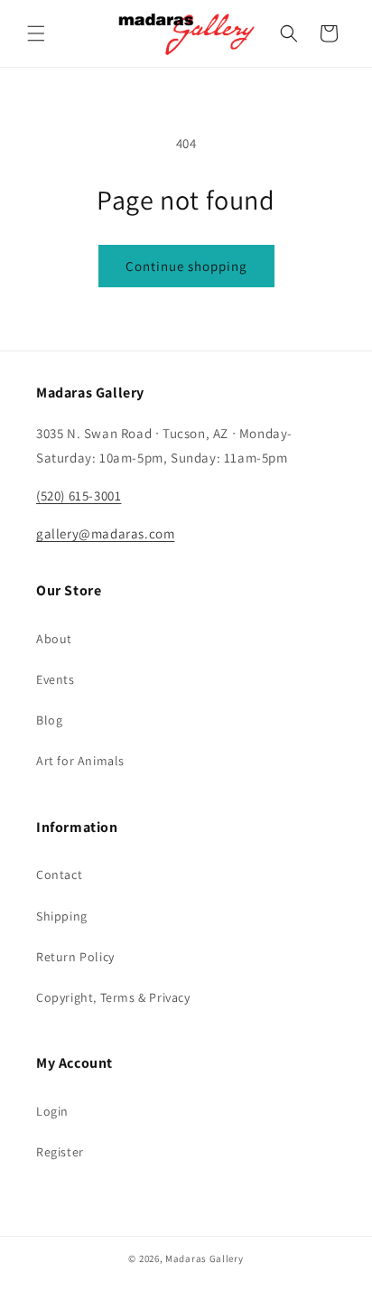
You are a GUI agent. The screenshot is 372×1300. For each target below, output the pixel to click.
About (54, 639)
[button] (36, 33)
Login (52, 1111)
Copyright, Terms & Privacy (113, 997)
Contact (59, 874)
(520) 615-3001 (78, 495)
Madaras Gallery (204, 1258)
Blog (49, 720)
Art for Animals (80, 761)
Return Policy (75, 957)
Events (55, 679)
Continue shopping (186, 266)
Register (60, 1152)
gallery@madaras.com (105, 533)
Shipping (62, 916)
